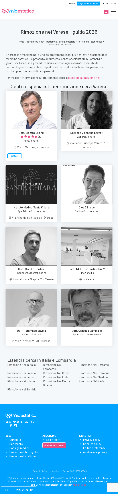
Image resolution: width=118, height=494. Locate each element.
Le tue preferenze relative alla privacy (95, 450)
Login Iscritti (54, 439)
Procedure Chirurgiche (23, 452)
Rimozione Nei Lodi (55, 377)
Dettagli (14, 155)
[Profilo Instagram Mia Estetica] (15, 426)
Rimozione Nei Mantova (93, 377)
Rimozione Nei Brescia (21, 373)
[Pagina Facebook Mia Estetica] (10, 426)
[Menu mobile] (113, 12)
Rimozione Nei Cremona (94, 373)
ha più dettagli (80, 484)
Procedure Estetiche (22, 456)
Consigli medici (19, 448)
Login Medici (110, 3)
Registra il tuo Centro (88, 3)
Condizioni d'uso (40, 471)
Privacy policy (91, 439)
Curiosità (15, 439)
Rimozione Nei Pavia (91, 381)
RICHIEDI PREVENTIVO (18, 490)
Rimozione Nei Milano (21, 381)
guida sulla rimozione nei (84, 77)
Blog (73, 3)
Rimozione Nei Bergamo (94, 364)
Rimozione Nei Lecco (20, 377)
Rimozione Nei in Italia (21, 364)
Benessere (16, 444)
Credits (55, 471)
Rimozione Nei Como (56, 373)
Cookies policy (92, 444)
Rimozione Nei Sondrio (21, 389)
